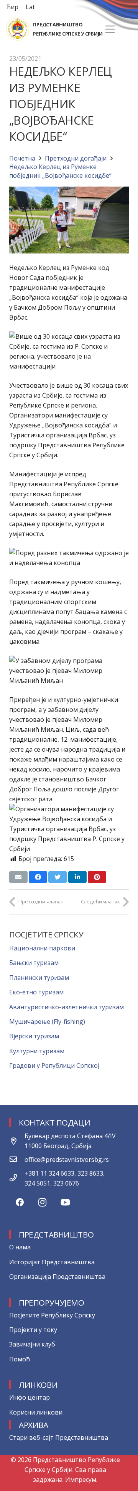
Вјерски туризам (34, 1036)
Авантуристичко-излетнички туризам (66, 1007)
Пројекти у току (33, 1329)
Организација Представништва (57, 1276)
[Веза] (17, 29)
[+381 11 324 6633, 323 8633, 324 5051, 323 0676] (17, 1178)
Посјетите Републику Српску (52, 1315)
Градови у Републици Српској (54, 1065)
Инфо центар (29, 1397)
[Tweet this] (57, 877)
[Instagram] (42, 1202)
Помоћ (19, 1359)
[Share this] (38, 877)
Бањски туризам (34, 962)
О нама (20, 1247)
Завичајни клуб (32, 1344)
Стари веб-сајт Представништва (58, 1437)
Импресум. (81, 1479)
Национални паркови (42, 948)
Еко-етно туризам (36, 992)
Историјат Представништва (52, 1262)
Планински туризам (39, 977)
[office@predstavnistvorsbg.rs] (17, 1160)
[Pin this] (97, 877)
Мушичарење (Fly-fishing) (47, 1021)
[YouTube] (65, 1202)
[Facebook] (19, 1202)
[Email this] (18, 877)
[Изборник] (110, 29)
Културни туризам (36, 1051)
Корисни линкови (35, 1412)
